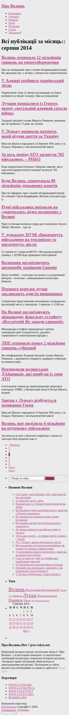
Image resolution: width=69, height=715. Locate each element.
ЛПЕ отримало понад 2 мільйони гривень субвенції (33, 345)
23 (28, 623)
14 (21, 619)
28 (21, 626)
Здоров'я (13, 16)
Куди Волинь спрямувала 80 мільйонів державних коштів (29, 183)
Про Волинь (13, 6)
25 (10, 626)
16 (28, 619)
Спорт (12, 29)
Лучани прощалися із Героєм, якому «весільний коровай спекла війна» (34, 108)
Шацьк (27, 600)
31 (31, 626)
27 (17, 626)
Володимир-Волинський (42, 590)
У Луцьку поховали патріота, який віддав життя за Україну (30, 133)
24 (31, 623)
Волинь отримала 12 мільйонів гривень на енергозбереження (31, 59)
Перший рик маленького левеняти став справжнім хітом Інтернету (39, 569)
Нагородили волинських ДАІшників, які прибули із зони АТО (32, 374)
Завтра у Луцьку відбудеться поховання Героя (28, 402)
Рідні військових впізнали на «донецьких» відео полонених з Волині (31, 212)
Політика (14, 26)
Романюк (15, 600)
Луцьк (30, 595)
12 (14, 619)
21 (21, 623)
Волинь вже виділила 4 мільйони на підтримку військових (33, 425)
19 (14, 623)
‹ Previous (14, 444)
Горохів (63, 590)
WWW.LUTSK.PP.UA (21, 687)
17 (31, 619)
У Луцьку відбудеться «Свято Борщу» (38, 574)
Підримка (23, 709)
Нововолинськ (47, 596)
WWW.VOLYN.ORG (21, 694)
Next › (12, 467)
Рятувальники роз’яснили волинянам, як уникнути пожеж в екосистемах (40, 547)
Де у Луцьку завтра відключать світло (38, 542)
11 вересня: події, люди (29, 500)
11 (10, 619)
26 (14, 626)
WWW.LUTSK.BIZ (20, 684)
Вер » (26, 630)
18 (10, 623)
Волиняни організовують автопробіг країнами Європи (29, 265)
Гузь (10, 596)
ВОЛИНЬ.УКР (17, 697)
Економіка (14, 13)
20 (17, 623)
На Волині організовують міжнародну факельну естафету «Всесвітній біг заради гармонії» (32, 317)
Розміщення (8, 709)
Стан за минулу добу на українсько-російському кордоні (37, 560)
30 (28, 626)
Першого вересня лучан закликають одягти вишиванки (31, 291)
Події (11, 23)
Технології (14, 32)
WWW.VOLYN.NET (20, 691)
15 (24, 619)
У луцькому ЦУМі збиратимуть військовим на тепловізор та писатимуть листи (32, 239)
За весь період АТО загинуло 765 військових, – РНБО (32, 156)
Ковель (17, 596)
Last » (11, 470)
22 (24, 623)
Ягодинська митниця (40, 601)
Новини (13, 19)
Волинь (16, 589)
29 (24, 626)
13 (17, 619)
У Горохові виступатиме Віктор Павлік (39, 564)
